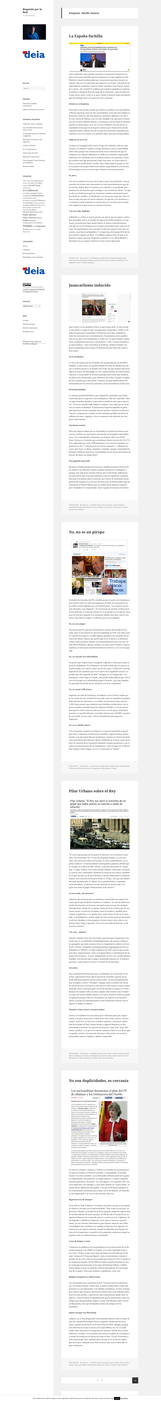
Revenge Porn (74, 1058)
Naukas (119, 1056)
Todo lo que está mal (30, 153)
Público (26, 220)
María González (106, 1056)
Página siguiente (135, 1380)
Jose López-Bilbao (81, 1365)
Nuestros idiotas (28, 166)
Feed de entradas (29, 324)
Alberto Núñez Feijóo (28, 181)
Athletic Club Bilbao (36, 183)
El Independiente (37, 195)
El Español (26, 196)
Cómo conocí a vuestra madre (113, 1053)
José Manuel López (94, 1365)
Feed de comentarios (30, 328)
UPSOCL (95, 1058)
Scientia (114, 1365)
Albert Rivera (38, 181)
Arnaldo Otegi (26, 183)
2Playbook (95, 258)
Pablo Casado (38, 212)
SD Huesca (118, 507)
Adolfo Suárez (105, 258)
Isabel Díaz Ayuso (36, 205)
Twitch (78, 263)
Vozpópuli (40, 226)
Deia (121, 1363)
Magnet (33, 210)
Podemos (39, 218)
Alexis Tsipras (125, 766)
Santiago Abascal (28, 223)
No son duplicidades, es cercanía (98, 1080)
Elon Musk (33, 198)
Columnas (26, 250)
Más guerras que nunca (31, 157)
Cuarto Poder (117, 505)
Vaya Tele (102, 1058)
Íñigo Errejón (26, 231)
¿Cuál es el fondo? (29, 145)
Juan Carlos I (27, 207)
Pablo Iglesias (29, 214)
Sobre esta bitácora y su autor (33, 109)
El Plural (39, 200)
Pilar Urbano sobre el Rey (92, 790)
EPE (44, 200)
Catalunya (25, 185)
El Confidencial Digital (30, 193)
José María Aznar (101, 260)
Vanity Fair (72, 509)
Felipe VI (42, 203)
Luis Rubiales (111, 260)
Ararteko (105, 1363)
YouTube (38, 229)
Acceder (26, 320)
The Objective (38, 223)
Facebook (29, 203)
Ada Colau (95, 766)
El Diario (39, 193)
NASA (114, 1056)
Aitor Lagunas (107, 505)
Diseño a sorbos (121, 1324)
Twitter (27, 226)
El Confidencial (30, 190)
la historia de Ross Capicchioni (106, 947)
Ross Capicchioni (85, 1058)
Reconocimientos (29, 253)
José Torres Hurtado (82, 768)
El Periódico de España (29, 200)
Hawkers (101, 507)
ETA (24, 203)
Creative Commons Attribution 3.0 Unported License (34, 290)
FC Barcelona (36, 203)
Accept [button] (117, 1398)
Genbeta (77, 1056)
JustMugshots (95, 1056)
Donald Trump (34, 185)
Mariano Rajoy (28, 212)
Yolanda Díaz (32, 229)
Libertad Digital (27, 210)
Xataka (26, 229)
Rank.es (126, 1056)
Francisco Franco (91, 507)
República (33, 220)
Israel (43, 205)
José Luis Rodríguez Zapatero (84, 260)
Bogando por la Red (32, 10)
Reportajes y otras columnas (33, 257)
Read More (124, 1398)
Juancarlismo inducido (90, 285)
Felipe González (116, 258)
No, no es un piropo (86, 531)
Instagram (26, 205)
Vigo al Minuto (122, 1365)
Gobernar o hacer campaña (32, 124)
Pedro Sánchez (29, 217)
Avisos (25, 246)
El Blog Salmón (27, 188)
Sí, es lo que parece (29, 149)
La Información (36, 207)
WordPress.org (28, 332)
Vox (34, 226)
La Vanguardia (95, 768)
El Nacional (26, 198)
